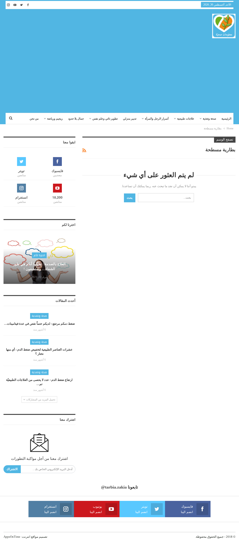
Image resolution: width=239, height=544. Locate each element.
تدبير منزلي (129, 118)
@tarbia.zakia (114, 487)
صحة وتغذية (209, 118)
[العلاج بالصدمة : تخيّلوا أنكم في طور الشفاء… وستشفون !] (39, 260)
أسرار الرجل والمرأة (157, 118)
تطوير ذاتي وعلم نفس (105, 118)
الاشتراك (12, 469)
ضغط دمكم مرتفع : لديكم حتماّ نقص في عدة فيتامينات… (39, 323)
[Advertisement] (119, 73)
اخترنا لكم (39, 255)
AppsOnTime (12, 536)
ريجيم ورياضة (55, 118)
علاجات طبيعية (185, 118)
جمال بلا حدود (76, 118)
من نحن (34, 118)
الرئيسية (226, 118)
